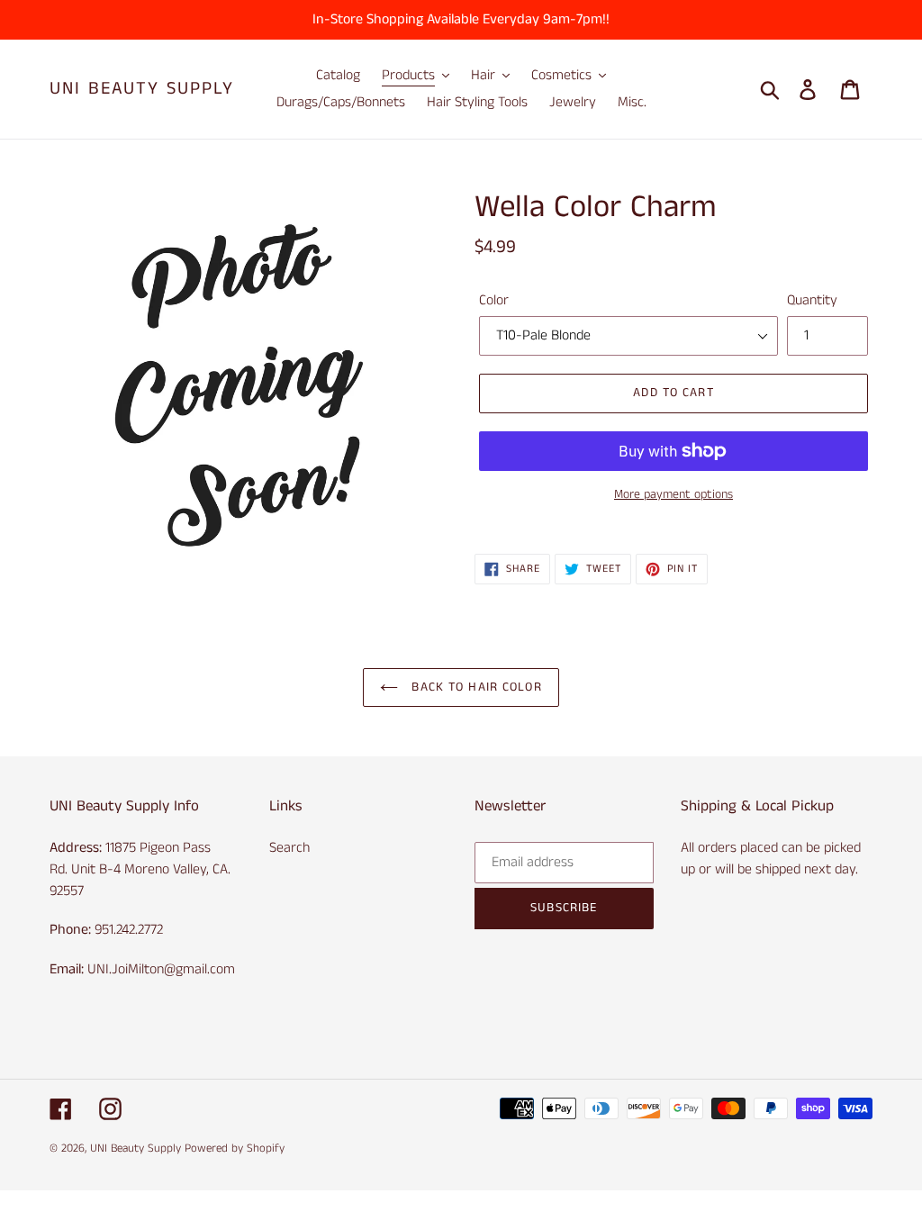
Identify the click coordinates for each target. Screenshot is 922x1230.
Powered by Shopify (235, 1148)
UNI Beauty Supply (142, 89)
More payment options (673, 494)
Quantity (812, 300)
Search (289, 847)
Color (494, 300)
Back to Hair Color (474, 687)
